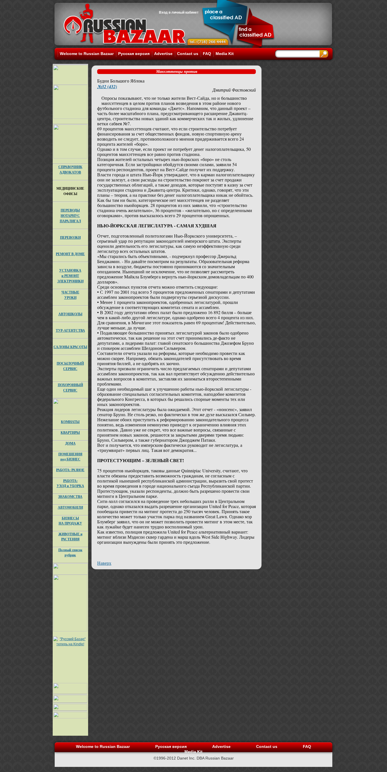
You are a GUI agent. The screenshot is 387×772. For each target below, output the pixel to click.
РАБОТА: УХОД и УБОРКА (70, 483)
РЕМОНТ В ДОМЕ (70, 253)
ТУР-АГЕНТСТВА (70, 330)
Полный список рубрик (70, 552)
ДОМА (70, 443)
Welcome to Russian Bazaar (87, 53)
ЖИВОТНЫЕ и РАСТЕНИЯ (70, 537)
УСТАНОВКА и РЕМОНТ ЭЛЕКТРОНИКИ (70, 276)
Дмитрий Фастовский (234, 90)
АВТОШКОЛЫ (70, 314)
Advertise (163, 53)
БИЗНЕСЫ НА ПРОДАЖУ (70, 521)
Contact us (187, 53)
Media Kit (225, 53)
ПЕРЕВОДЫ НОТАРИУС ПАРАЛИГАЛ (70, 215)
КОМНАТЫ (70, 421)
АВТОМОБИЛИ (70, 507)
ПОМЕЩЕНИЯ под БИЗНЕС (70, 457)
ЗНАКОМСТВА (70, 496)
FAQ (207, 53)
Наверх (104, 563)
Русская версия (134, 53)
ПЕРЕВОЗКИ (70, 237)
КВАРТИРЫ (70, 432)
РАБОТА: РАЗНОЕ (70, 470)
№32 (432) (107, 86)
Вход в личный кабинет (179, 12)
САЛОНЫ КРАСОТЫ (70, 346)
